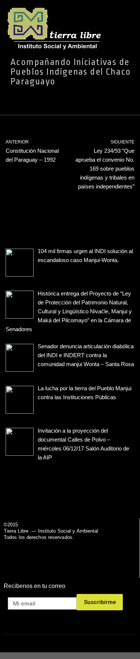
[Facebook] (41, 566)
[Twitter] (60, 566)
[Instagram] (98, 566)
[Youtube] (79, 566)
